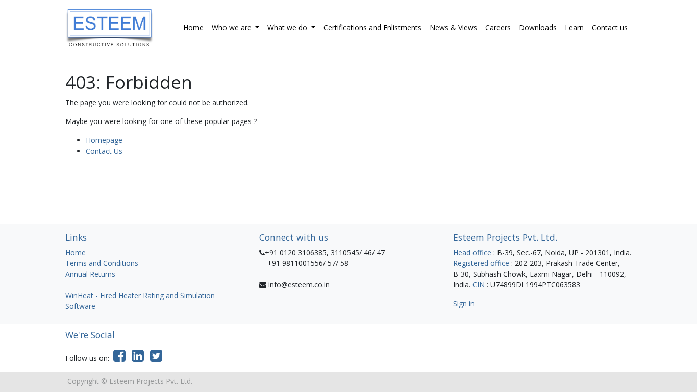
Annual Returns (90, 274)
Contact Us (104, 151)
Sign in (464, 303)
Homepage (104, 140)
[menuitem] (193, 27)
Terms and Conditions (101, 263)
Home (75, 252)
